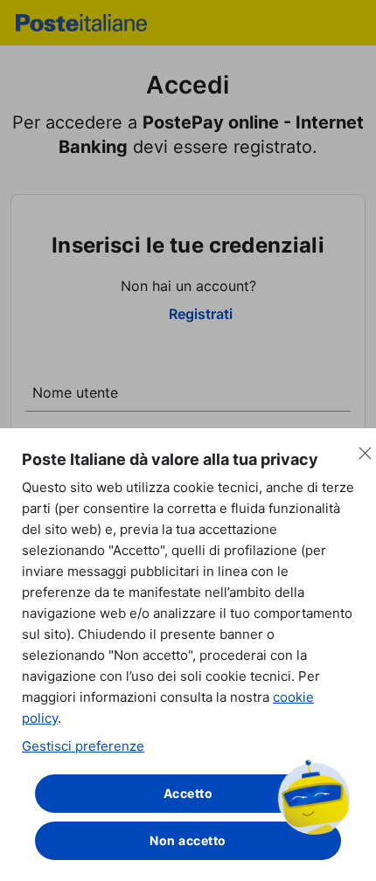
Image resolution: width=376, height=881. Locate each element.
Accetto (188, 793)
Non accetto (188, 840)
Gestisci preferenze (83, 746)
